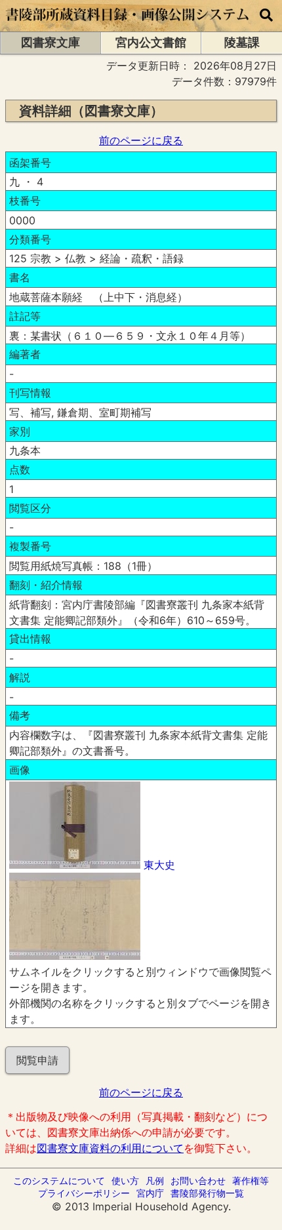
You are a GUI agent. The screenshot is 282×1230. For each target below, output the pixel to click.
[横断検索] (266, 15)
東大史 (159, 864)
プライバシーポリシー (84, 1193)
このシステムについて (59, 1180)
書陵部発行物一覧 (207, 1193)
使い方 (125, 1180)
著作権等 (250, 1180)
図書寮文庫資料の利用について (110, 1148)
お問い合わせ (198, 1180)
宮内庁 (150, 1193)
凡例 (155, 1180)
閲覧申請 (37, 1060)
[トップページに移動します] (128, 24)
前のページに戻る (141, 140)
